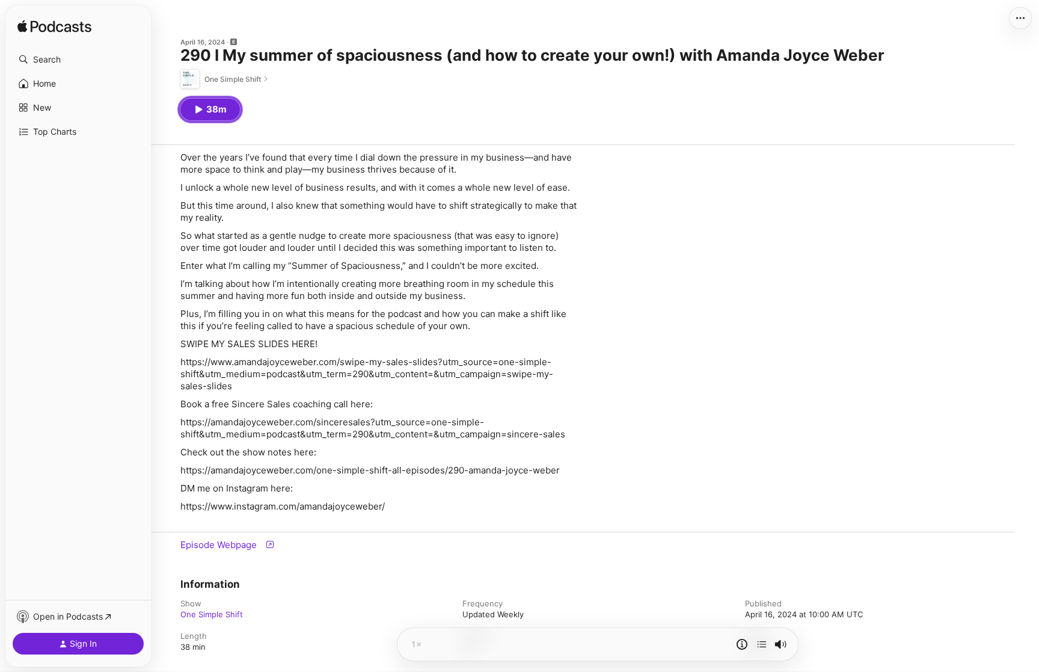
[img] (54, 27)
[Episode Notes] (742, 644)
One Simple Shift (211, 614)
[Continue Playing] (762, 644)
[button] (78, 59)
